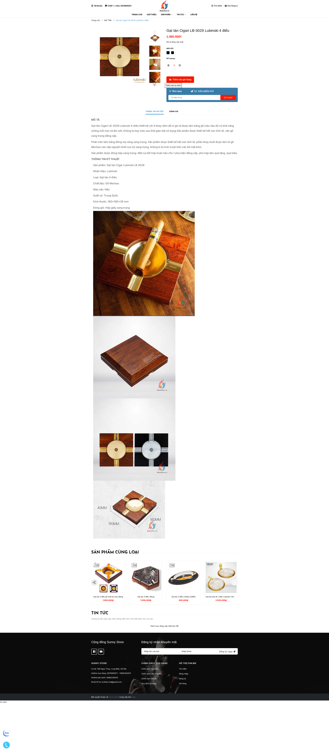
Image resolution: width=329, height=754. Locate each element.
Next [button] (154, 85)
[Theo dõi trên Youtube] (101, 652)
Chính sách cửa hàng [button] (154, 663)
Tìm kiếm (183, 669)
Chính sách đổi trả (149, 678)
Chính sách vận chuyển (151, 674)
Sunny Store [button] (99, 663)
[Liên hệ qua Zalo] (6, 733)
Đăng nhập (183, 674)
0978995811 (112, 673)
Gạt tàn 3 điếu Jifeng (145, 597)
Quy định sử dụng (148, 683)
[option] (155, 38)
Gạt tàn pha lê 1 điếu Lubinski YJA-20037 (222, 597)
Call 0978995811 (123, 6)
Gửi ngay (228, 97)
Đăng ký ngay (226, 651)
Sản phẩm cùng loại (115, 552)
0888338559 (112, 677)
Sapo (133, 697)
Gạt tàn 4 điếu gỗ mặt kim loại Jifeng (108, 597)
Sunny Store (114, 697)
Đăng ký (182, 678)
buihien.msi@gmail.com (112, 682)
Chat (110, 6)
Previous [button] (155, 32)
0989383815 (125, 673)
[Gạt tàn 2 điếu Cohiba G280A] (183, 577)
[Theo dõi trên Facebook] (94, 652)
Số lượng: (170, 58)
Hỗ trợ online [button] (187, 663)
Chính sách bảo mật (149, 669)
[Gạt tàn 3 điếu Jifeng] (145, 577)
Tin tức (99, 613)
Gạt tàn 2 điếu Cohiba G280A (183, 597)
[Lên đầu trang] (324, 742)
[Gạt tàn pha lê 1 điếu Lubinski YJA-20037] (221, 577)
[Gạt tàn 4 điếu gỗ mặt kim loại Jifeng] (108, 577)
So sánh (3, 702)
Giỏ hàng (182, 683)
